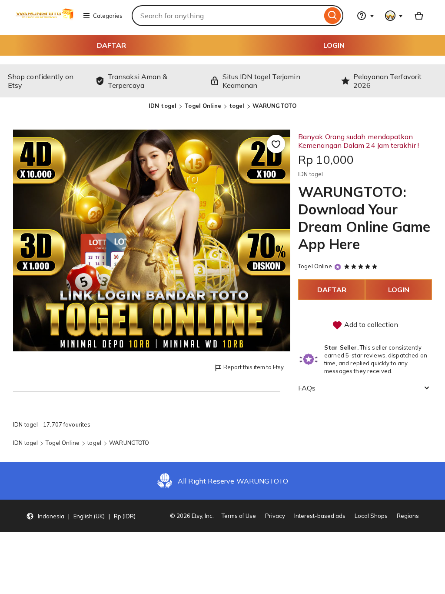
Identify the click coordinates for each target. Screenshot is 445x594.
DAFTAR (111, 45)
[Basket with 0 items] (418, 15)
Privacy (275, 515)
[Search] (332, 15)
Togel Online (202, 105)
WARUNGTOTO (274, 105)
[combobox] (227, 15)
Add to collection (370, 324)
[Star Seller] (338, 266)
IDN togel (162, 105)
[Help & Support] (365, 15)
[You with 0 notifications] (394, 15)
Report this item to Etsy (253, 367)
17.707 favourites (66, 424)
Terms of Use (239, 515)
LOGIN (334, 45)
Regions (408, 515)
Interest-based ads (319, 515)
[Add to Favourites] (276, 144)
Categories (108, 15)
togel (237, 105)
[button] (81, 515)
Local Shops (371, 515)
